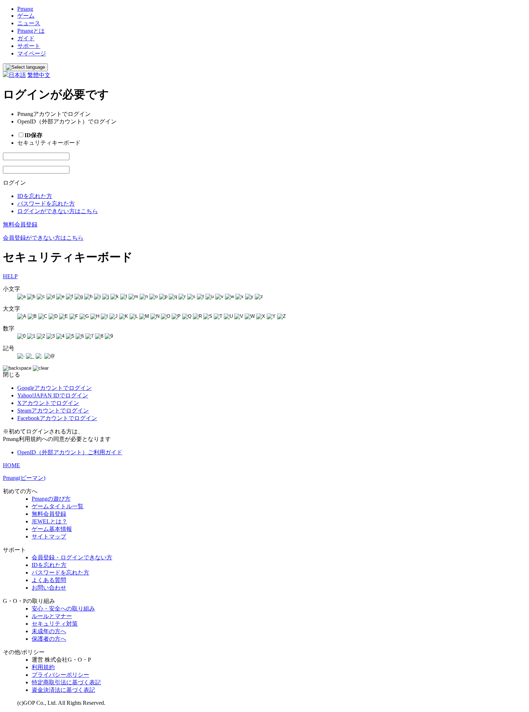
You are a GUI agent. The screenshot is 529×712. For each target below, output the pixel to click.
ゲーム (26, 16)
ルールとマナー (52, 616)
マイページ (31, 53)
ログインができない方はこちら (57, 211)
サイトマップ (49, 536)
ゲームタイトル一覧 (57, 506)
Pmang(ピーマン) (24, 478)
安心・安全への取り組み (63, 608)
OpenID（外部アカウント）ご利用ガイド (69, 452)
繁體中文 (38, 75)
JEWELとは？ (49, 521)
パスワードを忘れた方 (46, 203)
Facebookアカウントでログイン (57, 418)
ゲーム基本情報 (52, 529)
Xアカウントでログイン (48, 403)
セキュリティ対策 (55, 624)
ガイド (26, 38)
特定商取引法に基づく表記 (66, 682)
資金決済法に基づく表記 (63, 690)
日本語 (17, 75)
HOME (11, 465)
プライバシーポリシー (60, 675)
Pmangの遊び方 (51, 499)
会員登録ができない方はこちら (43, 238)
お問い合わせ (49, 588)
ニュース (28, 23)
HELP (10, 276)
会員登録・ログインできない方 (72, 557)
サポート (28, 46)
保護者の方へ (49, 639)
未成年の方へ (49, 631)
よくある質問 (49, 580)
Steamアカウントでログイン (53, 410)
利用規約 (43, 667)
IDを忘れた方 (34, 196)
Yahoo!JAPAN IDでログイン (52, 395)
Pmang (25, 9)
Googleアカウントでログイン (54, 388)
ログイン (14, 183)
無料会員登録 (20, 224)
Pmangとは (31, 31)
